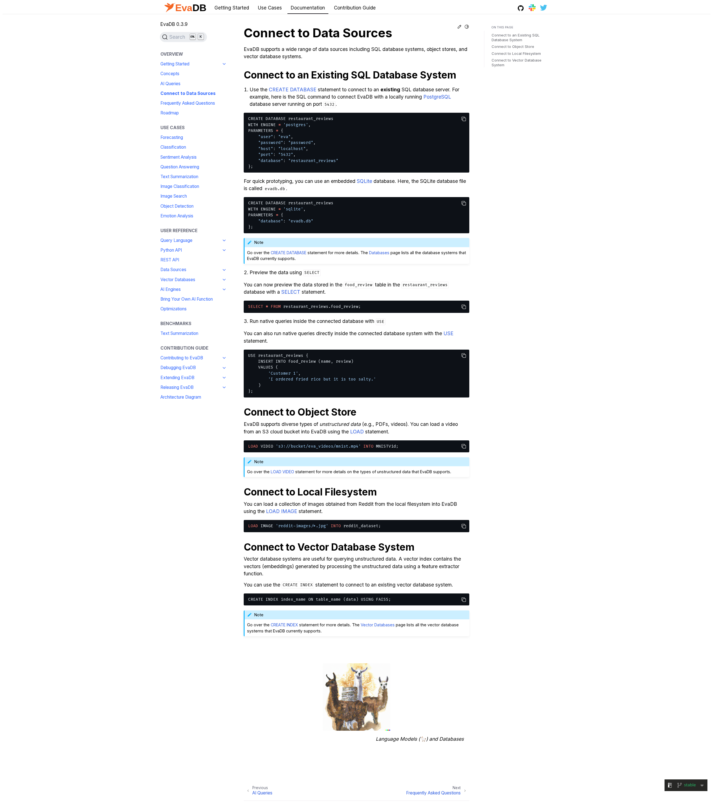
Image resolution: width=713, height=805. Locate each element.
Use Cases (270, 8)
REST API (169, 259)
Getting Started (231, 8)
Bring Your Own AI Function (186, 299)
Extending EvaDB (177, 377)
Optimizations (173, 308)
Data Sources (173, 270)
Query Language (176, 240)
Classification (173, 147)
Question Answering (179, 167)
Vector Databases (177, 279)
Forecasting (171, 137)
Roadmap (169, 113)
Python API (171, 250)
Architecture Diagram (180, 397)
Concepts (169, 74)
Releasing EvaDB (177, 387)
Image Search (173, 196)
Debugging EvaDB (178, 367)
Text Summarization (179, 176)
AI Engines (170, 289)
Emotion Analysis (176, 216)
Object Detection (177, 206)
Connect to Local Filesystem (516, 53)
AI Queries (170, 83)
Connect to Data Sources (188, 93)
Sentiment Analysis (178, 157)
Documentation (308, 8)
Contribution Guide (355, 8)
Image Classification (179, 186)
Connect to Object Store (513, 47)
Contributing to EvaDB (181, 357)
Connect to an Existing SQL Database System (515, 37)
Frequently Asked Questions (187, 103)
